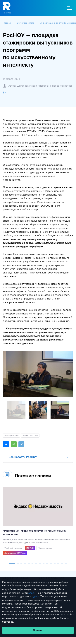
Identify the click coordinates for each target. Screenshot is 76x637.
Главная (7, 22)
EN (4, 92)
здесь (31, 593)
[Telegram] (21, 444)
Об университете (25, 22)
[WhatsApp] (14, 444)
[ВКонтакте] (6, 444)
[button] (70, 354)
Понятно (38, 630)
